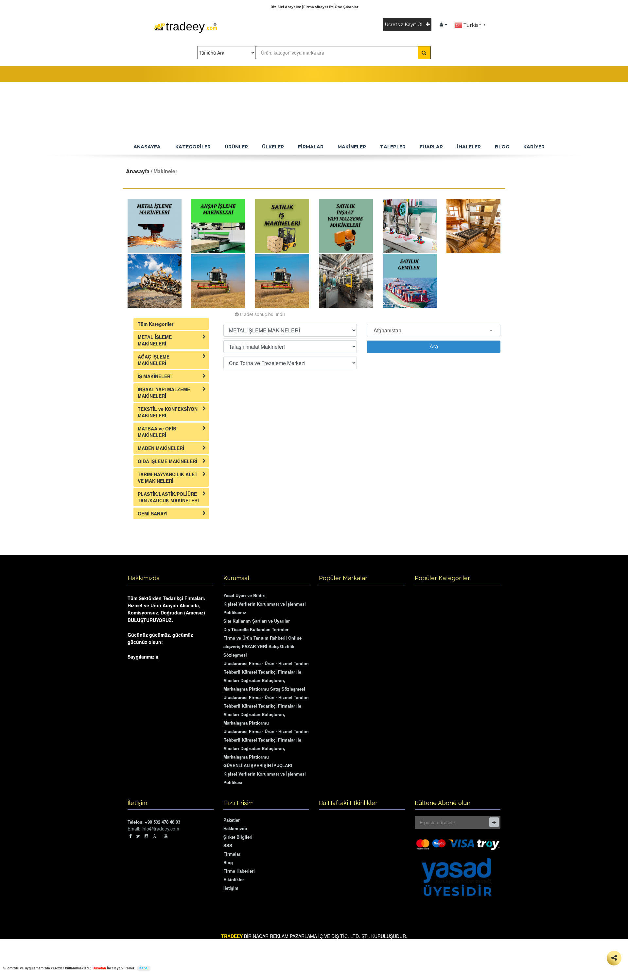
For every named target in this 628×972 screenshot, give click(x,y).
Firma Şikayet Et (318, 7)
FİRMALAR (310, 147)
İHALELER (469, 147)
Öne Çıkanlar (346, 7)
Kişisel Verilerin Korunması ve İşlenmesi (264, 604)
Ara (433, 347)
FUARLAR (431, 147)
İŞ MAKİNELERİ (155, 376)
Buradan (99, 968)
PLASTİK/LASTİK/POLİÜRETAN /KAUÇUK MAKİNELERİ (168, 497)
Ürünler (236, 147)
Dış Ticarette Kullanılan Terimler (255, 629)
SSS (227, 845)
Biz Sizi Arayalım (286, 7)
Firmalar (231, 854)
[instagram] (146, 836)
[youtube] (165, 836)
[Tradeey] (185, 36)
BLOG (502, 147)
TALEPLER (393, 147)
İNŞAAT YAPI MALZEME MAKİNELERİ (164, 392)
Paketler (231, 820)
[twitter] (138, 836)
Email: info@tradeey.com (153, 828)
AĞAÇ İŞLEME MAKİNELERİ (153, 359)
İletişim (230, 888)
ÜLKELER (273, 147)
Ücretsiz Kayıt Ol (404, 24)
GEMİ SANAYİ (152, 513)
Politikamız (234, 612)
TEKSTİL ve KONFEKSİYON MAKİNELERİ (168, 412)
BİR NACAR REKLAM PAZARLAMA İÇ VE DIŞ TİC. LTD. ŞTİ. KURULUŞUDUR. (314, 936)
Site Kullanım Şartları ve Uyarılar (256, 621)
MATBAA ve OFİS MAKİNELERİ (157, 431)
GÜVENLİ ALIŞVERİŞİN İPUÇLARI (257, 765)
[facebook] (130, 836)
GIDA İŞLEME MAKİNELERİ (167, 461)
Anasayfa (137, 171)
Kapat (143, 968)
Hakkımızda (235, 828)
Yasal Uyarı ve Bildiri (244, 595)
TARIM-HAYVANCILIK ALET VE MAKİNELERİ (168, 477)
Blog (228, 862)
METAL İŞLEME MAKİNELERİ (155, 340)
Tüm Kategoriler (155, 324)
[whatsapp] (156, 836)
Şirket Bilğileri (238, 837)
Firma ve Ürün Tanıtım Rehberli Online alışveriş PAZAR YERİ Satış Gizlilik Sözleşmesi (262, 646)
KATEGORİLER (193, 147)
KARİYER (534, 147)
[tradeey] (444, 24)
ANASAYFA (147, 147)
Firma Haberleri (239, 871)
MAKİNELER (352, 147)
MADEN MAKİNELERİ (161, 448)
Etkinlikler (233, 879)
